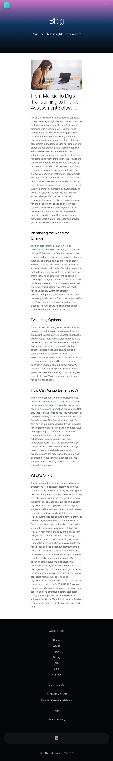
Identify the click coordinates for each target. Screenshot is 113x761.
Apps (56, 651)
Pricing (56, 657)
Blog (56, 668)
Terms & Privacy (56, 719)
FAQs (56, 663)
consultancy (47, 368)
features (62, 342)
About (56, 645)
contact (35, 584)
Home (56, 640)
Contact (56, 674)
